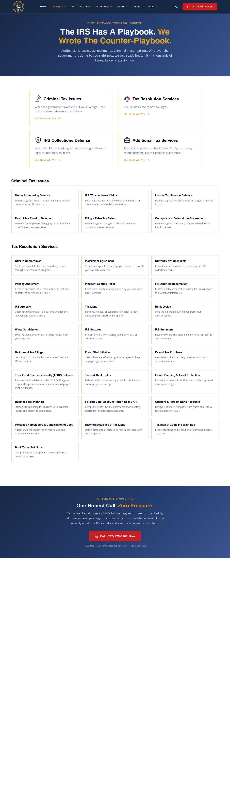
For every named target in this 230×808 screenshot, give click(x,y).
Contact (151, 6)
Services (58, 6)
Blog (137, 6)
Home (43, 6)
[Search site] (176, 6)
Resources (102, 6)
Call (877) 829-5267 (202, 6)
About (121, 6)
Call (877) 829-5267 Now (117, 536)
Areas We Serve (80, 6)
